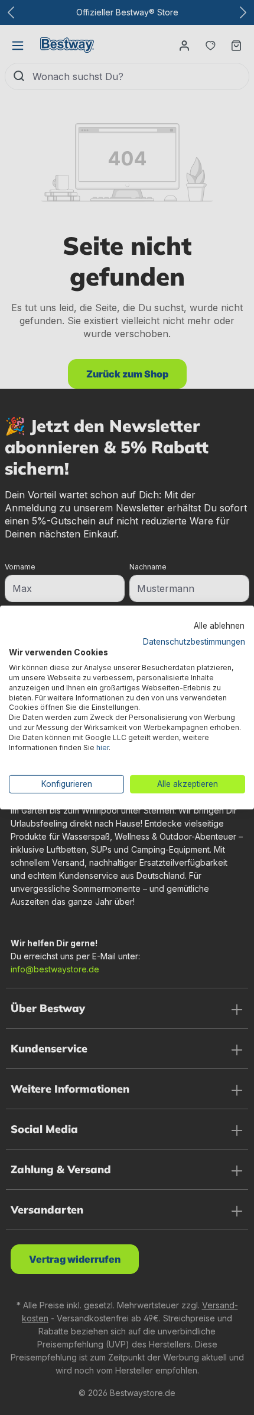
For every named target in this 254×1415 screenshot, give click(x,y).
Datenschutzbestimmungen (194, 641)
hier (102, 747)
